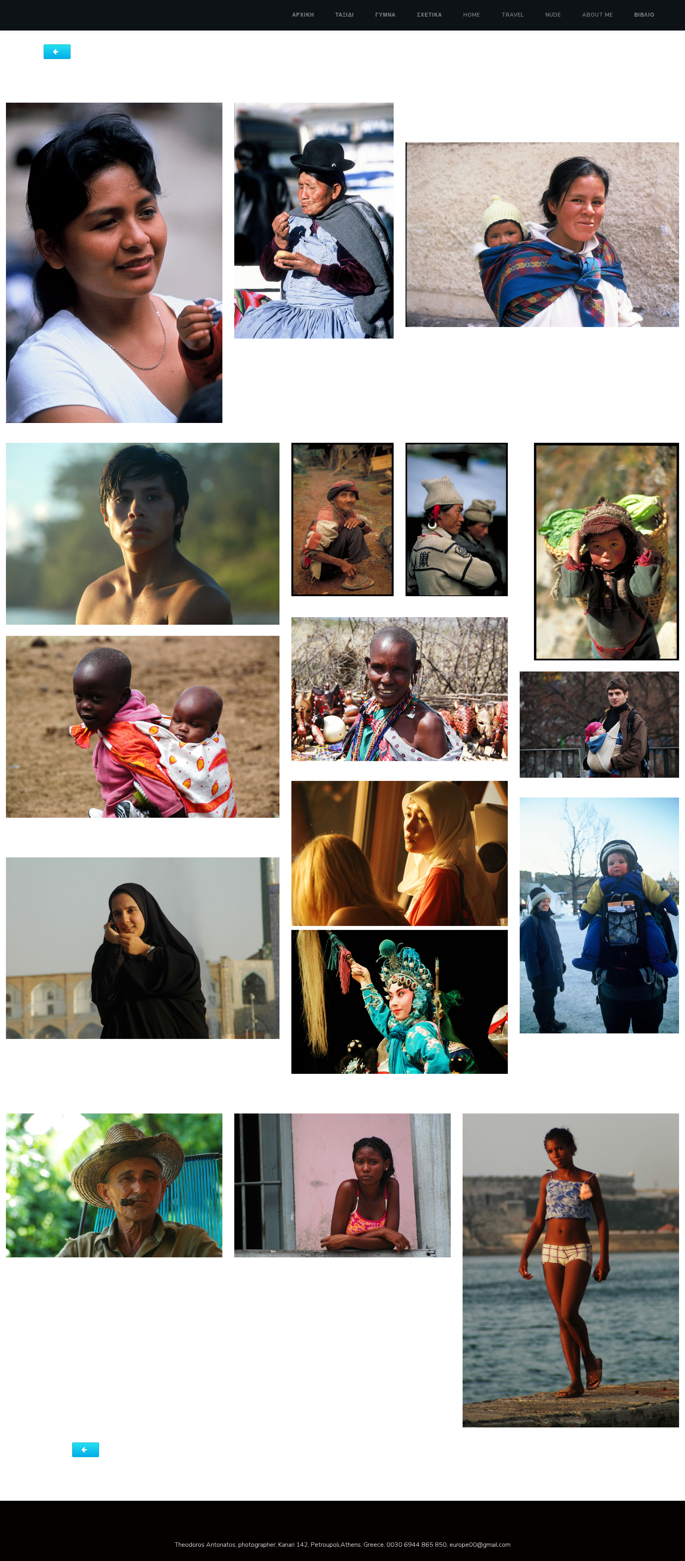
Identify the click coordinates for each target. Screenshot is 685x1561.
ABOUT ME (597, 15)
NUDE (553, 15)
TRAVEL (512, 15)
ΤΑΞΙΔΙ (344, 15)
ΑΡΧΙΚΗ (303, 15)
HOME (471, 15)
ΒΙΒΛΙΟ (644, 15)
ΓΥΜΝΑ (385, 15)
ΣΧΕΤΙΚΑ (429, 15)
